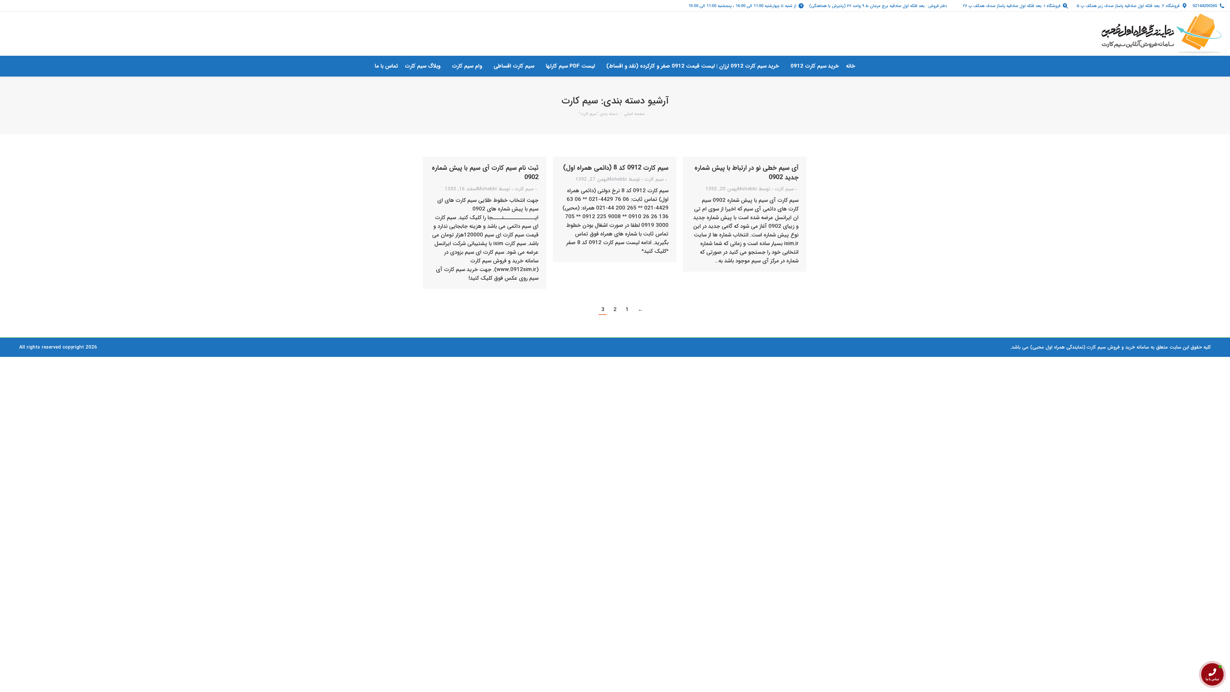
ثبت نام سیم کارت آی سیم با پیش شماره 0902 (485, 172)
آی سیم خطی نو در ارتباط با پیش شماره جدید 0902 (746, 172)
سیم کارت (524, 189)
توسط (493, 189)
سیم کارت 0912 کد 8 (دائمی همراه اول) (615, 168)
